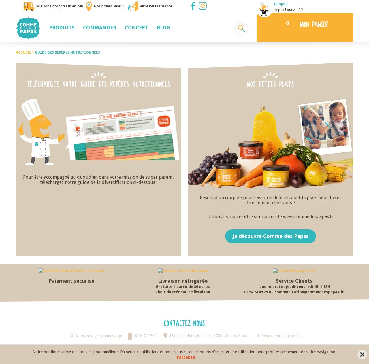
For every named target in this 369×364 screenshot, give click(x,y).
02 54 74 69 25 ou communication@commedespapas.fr (294, 292)
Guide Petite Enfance (155, 6)
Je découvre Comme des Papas (270, 236)
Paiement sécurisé (71, 281)
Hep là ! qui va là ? (288, 9)
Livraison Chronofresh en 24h (59, 6)
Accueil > (25, 52)
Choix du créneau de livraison (182, 292)
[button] (62, 27)
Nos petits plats (270, 84)
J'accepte (186, 357)
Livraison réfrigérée (183, 281)
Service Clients (294, 281)
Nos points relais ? (109, 6)
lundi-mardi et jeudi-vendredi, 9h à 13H (294, 286)
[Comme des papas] (28, 28)
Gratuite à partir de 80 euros (183, 286)
